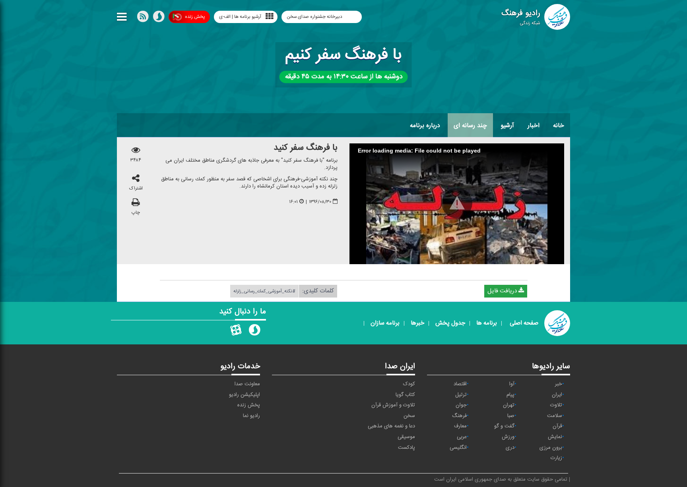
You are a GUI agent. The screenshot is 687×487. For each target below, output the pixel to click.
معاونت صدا (247, 384)
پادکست (406, 447)
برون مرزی (551, 447)
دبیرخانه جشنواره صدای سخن (315, 17)
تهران (508, 405)
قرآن (557, 426)
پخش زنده (195, 17)
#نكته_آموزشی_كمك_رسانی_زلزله (264, 291)
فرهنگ (459, 416)
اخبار (534, 125)
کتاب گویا (405, 394)
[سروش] (159, 18)
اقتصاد (460, 384)
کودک (409, 384)
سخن (409, 416)
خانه (558, 125)
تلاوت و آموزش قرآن (393, 405)
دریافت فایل (502, 291)
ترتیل (461, 394)
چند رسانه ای (470, 125)
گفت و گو (504, 426)
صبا (510, 416)
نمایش (555, 437)
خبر (558, 384)
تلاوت (556, 405)
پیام (510, 394)
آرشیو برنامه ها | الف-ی (240, 17)
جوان (461, 405)
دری (510, 447)
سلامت (554, 416)
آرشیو (507, 125)
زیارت (556, 458)
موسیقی (406, 437)
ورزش (508, 437)
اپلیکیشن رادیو (244, 394)
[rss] (143, 18)
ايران (557, 394)
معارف (460, 426)
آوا (511, 384)
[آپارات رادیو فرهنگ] (236, 332)
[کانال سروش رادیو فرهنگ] (254, 332)
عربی (462, 437)
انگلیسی (458, 447)
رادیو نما (251, 416)
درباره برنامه (425, 125)
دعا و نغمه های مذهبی (391, 426)
